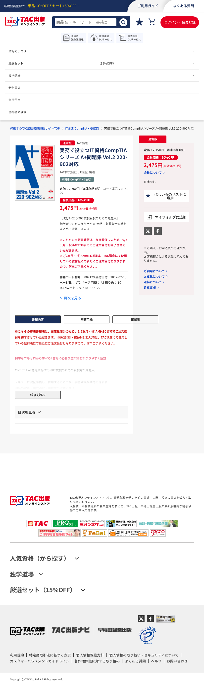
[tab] (152, 139)
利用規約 (17, 655)
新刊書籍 (14, 87)
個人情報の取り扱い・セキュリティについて (144, 655)
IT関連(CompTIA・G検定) (82, 128)
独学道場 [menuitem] (14, 75)
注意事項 (150, 287)
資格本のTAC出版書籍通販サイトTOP (35, 128)
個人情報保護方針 (90, 655)
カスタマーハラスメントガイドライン (39, 661)
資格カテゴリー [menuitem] (18, 51)
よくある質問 (135, 661)
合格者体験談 (17, 112)
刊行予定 (14, 100)
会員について (153, 172)
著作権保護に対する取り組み (97, 661)
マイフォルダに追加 (170, 217)
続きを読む (37, 395)
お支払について (154, 276)
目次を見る (72, 298)
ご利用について (154, 271)
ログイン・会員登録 (180, 22)
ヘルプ (156, 661)
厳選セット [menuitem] (62, 63)
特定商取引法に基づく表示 (50, 655)
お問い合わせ (177, 661)
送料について (153, 282)
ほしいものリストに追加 (170, 196)
